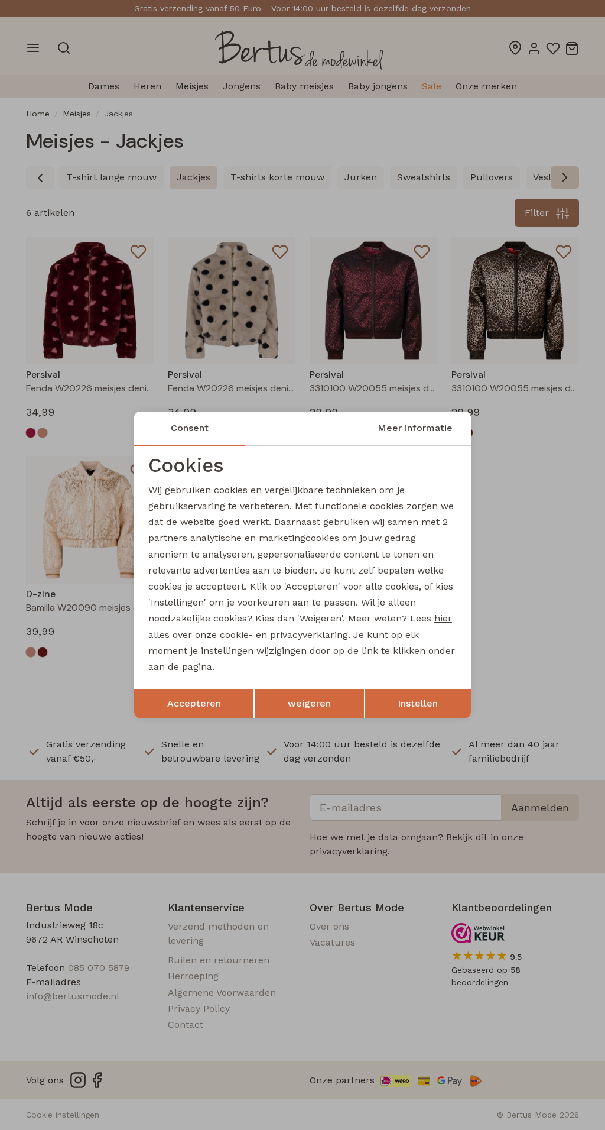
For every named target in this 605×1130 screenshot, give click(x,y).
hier (443, 618)
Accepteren (194, 703)
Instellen (418, 703)
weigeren (309, 703)
